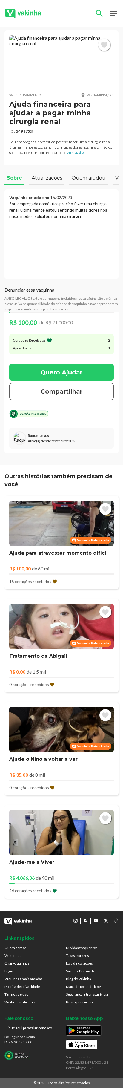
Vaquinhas (12, 955)
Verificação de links (19, 1002)
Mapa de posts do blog (83, 986)
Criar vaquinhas (17, 963)
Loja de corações (79, 963)
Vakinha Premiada (80, 971)
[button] (61, 61)
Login (8, 971)
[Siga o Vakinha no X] (106, 920)
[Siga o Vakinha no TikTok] (116, 920)
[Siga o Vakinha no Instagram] (75, 920)
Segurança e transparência (87, 994)
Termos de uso (16, 994)
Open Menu (114, 13)
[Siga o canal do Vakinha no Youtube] (95, 920)
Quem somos (15, 947)
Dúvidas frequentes (82, 947)
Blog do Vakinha (78, 979)
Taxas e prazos (77, 955)
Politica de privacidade (22, 986)
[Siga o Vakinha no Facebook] (85, 920)
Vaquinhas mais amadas (23, 979)
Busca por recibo (79, 1002)
